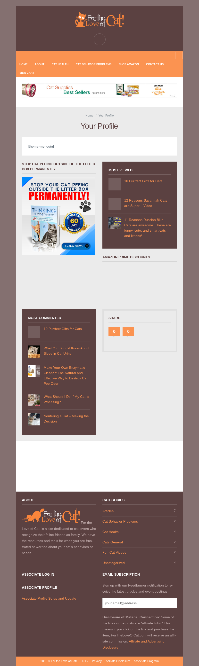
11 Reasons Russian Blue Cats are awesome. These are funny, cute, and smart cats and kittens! (147, 228)
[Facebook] (95, 55)
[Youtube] (111, 55)
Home (23, 64)
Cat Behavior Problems (93, 64)
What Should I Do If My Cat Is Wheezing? (66, 399)
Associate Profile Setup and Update (49, 598)
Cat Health (60, 64)
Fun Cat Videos (114, 552)
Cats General (112, 542)
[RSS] (87, 55)
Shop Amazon (129, 64)
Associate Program (146, 661)
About (39, 64)
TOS (85, 661)
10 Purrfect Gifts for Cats (143, 181)
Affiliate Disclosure (118, 661)
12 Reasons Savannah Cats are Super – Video (145, 203)
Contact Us (155, 64)
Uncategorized (113, 563)
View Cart (26, 72)
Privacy (97, 661)
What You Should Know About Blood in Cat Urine (66, 350)
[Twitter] (103, 55)
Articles (108, 511)
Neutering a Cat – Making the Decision (66, 418)
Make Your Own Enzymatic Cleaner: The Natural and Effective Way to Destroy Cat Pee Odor (65, 375)
